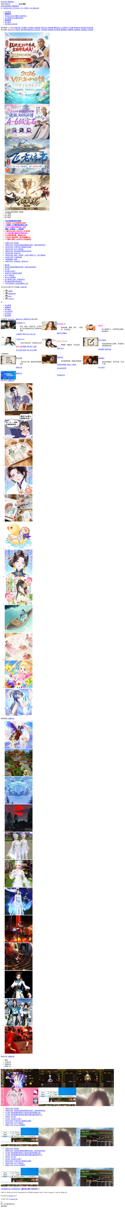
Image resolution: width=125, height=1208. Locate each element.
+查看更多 (10, 380)
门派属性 (24, 28)
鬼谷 (17, 346)
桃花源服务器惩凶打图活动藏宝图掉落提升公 (26, 1115)
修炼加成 (30, 30)
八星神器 (44, 30)
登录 (2, 6)
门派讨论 (19, 339)
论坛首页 (8, 12)
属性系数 (24, 30)
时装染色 (83, 28)
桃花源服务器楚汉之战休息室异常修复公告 (26, 1112)
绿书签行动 (61, 375)
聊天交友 (9, 243)
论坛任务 (8, 20)
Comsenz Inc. (13, 1199)
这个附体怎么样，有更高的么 (15, 279)
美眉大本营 (61, 341)
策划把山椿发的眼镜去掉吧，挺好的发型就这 (29, 245)
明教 (35, 350)
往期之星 (23, 287)
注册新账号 (15, 6)
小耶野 (9, 291)
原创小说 (26, 334)
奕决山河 (17, 253)
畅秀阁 (100, 325)
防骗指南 (8, 307)
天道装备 (90, 30)
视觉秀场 (60, 324)
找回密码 (7, 6)
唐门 (31, 346)
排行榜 (11, 24)
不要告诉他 (11, 294)
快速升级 (17, 28)
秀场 (58, 348)
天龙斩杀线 (18, 257)
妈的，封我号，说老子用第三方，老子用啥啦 (29, 255)
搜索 (20, 4)
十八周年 (10, 28)
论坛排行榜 (8, 311)
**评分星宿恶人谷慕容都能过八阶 (16, 283)
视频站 (64, 333)
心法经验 (64, 28)
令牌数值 (70, 30)
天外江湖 (10, 30)
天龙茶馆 (19, 323)
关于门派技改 (18, 249)
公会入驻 (32, 334)
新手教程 (8, 309)
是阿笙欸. (26, 319)
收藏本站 (11, 2)
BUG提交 (101, 367)
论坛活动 (8, 313)
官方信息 (19, 358)
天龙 (28, 350)
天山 (17, 350)
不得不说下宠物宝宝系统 (22, 247)
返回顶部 (4, 1206)
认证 (62, 348)
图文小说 (9, 1125)
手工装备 (70, 28)
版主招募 (8, 315)
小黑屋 (3, 1189)
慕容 (24, 350)
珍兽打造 (44, 28)
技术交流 (9, 247)
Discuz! (11, 1196)
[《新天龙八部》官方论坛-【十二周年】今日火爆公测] (20, 8)
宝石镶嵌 (30, 28)
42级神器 (37, 28)
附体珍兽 (77, 28)
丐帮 (28, 346)
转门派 (7, 269)
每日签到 (8, 22)
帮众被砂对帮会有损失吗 (22, 251)
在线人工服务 (71, 364)
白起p (9, 296)
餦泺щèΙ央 (19, 319)
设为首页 (4, 2)
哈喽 (15, 259)
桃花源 (16, 243)
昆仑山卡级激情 (10, 277)
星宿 (21, 350)
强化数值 (50, 30)
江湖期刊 (19, 334)
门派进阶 (17, 30)
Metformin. (11, 319)
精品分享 (9, 255)
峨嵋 (24, 346)
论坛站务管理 (61, 368)
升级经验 (50, 28)
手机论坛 (16, 16)
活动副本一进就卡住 (21, 261)
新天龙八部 (10, 1189)
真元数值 (57, 30)
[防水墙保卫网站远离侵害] (39, 1189)
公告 (7, 1112)
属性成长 (57, 28)
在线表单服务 (61, 364)
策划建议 (101, 358)
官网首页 (8, 14)
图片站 (59, 333)
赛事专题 (108, 349)
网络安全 (19, 373)
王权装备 (83, 30)
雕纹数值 (64, 30)
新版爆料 (9, 259)
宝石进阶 (37, 30)
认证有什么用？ (10, 271)
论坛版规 (8, 305)
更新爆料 (101, 349)
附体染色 (90, 28)
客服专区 (60, 357)
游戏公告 (19, 367)
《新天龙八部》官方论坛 (29, 1189)
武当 (31, 350)
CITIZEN (10, 299)
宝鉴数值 (77, 30)
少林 (21, 346)
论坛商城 (14, 18)
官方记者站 (102, 340)
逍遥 (35, 346)
